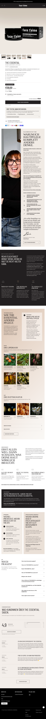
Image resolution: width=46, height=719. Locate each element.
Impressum (27, 710)
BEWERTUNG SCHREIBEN (11, 631)
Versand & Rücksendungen (6, 696)
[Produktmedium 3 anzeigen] (14, 57)
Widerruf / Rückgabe (5, 701)
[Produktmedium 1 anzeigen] (3, 57)
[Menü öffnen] (2, 5)
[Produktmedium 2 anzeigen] (8, 57)
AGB (26, 712)
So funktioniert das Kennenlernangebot (13, 116)
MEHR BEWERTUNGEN (23, 681)
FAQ (2, 698)
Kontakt (2, 694)
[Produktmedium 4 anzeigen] (19, 57)
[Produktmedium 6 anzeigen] (29, 57)
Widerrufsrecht (39, 712)
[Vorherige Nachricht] (2, 1)
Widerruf (4, 703)
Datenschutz (38, 710)
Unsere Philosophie (19, 694)
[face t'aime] (23, 5)
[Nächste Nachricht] (42, 1)
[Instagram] (29, 695)
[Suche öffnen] (4, 5)
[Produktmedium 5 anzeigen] (24, 57)
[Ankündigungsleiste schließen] (45, 1)
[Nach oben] (44, 707)
